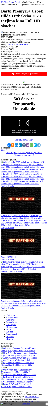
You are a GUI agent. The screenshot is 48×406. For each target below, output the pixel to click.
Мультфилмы (12, 322)
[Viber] (27, 145)
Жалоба (4, 150)
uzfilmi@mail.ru (32, 396)
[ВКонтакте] (9, 145)
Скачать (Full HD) (27, 152)
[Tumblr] (24, 145)
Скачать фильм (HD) (24, 140)
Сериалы (10, 320)
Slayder (10, 44)
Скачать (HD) (12, 152)
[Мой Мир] (16, 145)
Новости (10, 336)
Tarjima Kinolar (22, 44)
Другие (9, 339)
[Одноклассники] (12, 145)
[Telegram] (39, 145)
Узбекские (11, 315)
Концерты (11, 324)
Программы (11, 327)
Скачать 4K (29, 155)
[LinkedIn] (20, 145)
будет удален (34, 401)
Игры (8, 329)
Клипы (9, 332)
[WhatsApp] (31, 145)
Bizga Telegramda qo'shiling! (27, 74)
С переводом (12, 317)
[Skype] (35, 145)
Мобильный (11, 334)
